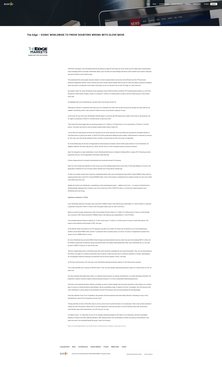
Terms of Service (148, 354)
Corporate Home (65, 346)
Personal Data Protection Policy (134, 354)
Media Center (197, 4)
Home (148, 4)
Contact (206, 4)
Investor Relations (177, 4)
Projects (187, 4)
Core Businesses (164, 4)
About (154, 4)
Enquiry (214, 4)
